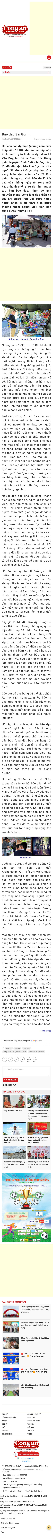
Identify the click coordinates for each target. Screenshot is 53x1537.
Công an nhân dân (9, 1417)
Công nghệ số (7, 1434)
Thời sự (5, 1414)
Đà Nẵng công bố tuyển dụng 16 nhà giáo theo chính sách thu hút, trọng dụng (35, 1325)
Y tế (3, 1427)
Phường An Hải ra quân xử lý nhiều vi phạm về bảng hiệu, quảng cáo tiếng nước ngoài (38, 1114)
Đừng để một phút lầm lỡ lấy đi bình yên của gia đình (35, 1339)
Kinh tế (4, 1424)
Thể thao (30, 1430)
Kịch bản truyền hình (36, 1052)
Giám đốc (26, 1048)
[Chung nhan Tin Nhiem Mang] (26, 1459)
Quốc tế (5, 1430)
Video (29, 1434)
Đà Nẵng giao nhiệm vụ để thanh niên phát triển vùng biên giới (14, 1140)
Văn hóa (30, 1424)
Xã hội (6, 72)
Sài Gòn (17, 1048)
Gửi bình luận (10, 1080)
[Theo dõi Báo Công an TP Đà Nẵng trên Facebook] (26, 1454)
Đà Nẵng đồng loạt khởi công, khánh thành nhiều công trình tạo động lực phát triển (35, 1309)
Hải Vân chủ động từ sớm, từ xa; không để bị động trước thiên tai (38, 1140)
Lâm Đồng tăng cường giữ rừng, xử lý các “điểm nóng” (35, 1386)
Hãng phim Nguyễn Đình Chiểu (14, 1052)
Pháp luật (31, 1417)
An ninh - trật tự (34, 1414)
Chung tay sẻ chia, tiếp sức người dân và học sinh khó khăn (38, 1164)
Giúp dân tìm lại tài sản (13, 1111)
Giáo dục (30, 1427)
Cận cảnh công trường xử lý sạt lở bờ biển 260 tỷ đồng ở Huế (14, 1164)
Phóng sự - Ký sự (33, 1421)
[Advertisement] (26, 102)
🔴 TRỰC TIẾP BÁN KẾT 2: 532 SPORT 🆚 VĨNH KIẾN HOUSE (33, 1355)
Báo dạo (9, 1048)
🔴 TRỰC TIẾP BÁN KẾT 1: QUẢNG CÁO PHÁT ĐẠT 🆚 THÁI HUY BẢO (34, 1370)
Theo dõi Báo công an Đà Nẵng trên (17, 1041)
